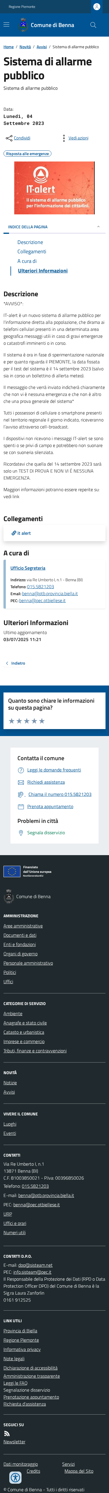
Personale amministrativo (28, 962)
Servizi (68, 1463)
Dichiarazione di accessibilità (30, 1367)
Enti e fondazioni (19, 944)
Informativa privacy (22, 1349)
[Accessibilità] (15, 1477)
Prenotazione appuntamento (31, 1396)
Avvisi (42, 47)
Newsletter (14, 1441)
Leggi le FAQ (15, 1382)
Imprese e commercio (23, 1041)
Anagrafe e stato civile (25, 1022)
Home (8, 47)
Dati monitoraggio (20, 1463)
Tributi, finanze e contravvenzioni (35, 1050)
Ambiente (12, 1013)
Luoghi (9, 1123)
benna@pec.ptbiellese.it (42, 600)
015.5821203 (40, 586)
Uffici (8, 981)
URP (7, 1213)
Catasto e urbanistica (23, 1032)
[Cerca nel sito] (91, 25)
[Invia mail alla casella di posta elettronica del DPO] (35, 1264)
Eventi (9, 1133)
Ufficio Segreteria (27, 567)
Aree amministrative (23, 925)
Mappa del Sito (79, 1470)
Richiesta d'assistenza (24, 1403)
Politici (9, 972)
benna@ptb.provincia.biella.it (50, 593)
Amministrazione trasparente (31, 1375)
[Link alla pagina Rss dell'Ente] (6, 1433)
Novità (25, 47)
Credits (33, 1470)
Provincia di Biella (20, 1330)
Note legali (13, 1358)
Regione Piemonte (22, 6)
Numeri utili (14, 1232)
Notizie (10, 1082)
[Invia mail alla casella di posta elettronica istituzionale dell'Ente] (46, 1195)
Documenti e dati (19, 935)
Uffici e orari (14, 1223)
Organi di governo (20, 953)
